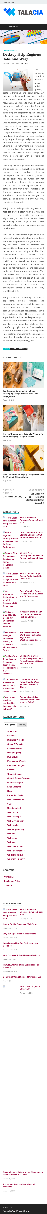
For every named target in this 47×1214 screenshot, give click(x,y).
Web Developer (14, 817)
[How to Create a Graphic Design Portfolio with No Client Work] (10, 574)
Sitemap (8, 885)
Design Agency (14, 753)
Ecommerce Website (16, 761)
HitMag (27, 1211)
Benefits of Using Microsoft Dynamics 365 (22, 977)
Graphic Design (14, 774)
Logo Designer (14, 787)
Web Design (12, 812)
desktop (14, 349)
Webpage (11, 842)
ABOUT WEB (13, 731)
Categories (10, 725)
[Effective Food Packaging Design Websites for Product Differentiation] (23, 459)
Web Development (15, 821)
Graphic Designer (15, 783)
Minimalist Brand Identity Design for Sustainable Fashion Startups (31, 614)
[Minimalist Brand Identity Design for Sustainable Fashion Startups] (10, 612)
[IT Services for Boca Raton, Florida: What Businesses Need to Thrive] (10, 680)
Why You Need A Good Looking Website (21, 955)
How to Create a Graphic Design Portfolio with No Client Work (31, 576)
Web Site (11, 834)
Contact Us (9, 877)
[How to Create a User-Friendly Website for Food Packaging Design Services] (23, 419)
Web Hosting (13, 825)
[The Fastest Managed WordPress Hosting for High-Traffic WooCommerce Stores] (10, 633)
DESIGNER (12, 757)
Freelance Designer (16, 765)
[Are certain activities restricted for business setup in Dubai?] (10, 697)
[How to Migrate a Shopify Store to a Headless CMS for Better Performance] (10, 533)
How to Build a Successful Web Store (20, 924)
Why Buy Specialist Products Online (19, 934)
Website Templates (16, 851)
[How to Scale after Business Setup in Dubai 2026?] (10, 518)
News (9, 791)
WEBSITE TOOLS (15, 855)
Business (11, 736)
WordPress (16, 1211)
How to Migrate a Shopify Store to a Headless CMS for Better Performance (31, 535)
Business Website (15, 740)
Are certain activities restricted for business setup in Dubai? (30, 699)
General (10, 770)
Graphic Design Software (18, 778)
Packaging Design (10, 50)
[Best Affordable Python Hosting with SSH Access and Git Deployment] (10, 592)
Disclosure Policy (12, 881)
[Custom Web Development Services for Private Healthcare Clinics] (10, 553)
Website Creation (15, 846)
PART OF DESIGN (15, 800)
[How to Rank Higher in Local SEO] (10, 987)
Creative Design (14, 748)
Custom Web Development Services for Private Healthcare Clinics (32, 555)
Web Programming (15, 829)
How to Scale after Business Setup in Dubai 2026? (31, 520)
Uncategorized (14, 808)
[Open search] (41, 27)
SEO (9, 804)
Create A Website (15, 744)
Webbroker (12, 838)
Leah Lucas (24, 63)
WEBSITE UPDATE (16, 859)
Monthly (22, 725)
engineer (23, 349)
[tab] (10, 725)
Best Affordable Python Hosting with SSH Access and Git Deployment (31, 593)
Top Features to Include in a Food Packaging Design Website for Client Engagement (20, 394)
